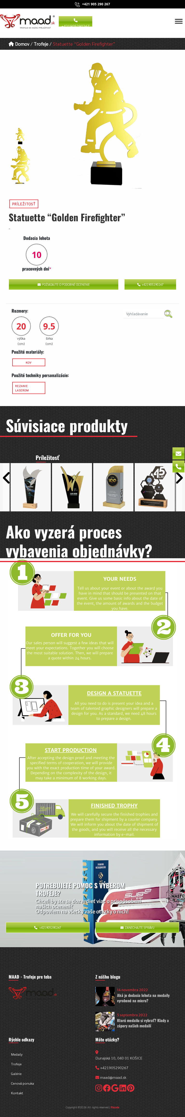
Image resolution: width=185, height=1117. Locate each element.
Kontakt (17, 1093)
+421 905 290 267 (96, 4)
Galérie (16, 1073)
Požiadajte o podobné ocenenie (66, 284)
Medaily (16, 1054)
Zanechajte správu (139, 927)
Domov (21, 44)
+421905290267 (75, 25)
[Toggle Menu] (179, 21)
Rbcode (115, 1107)
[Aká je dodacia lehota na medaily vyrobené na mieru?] (105, 996)
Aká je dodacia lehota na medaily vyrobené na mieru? (143, 997)
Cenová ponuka (22, 1083)
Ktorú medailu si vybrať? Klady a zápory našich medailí (143, 1023)
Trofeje (41, 44)
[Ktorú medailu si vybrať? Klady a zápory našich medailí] (105, 1021)
